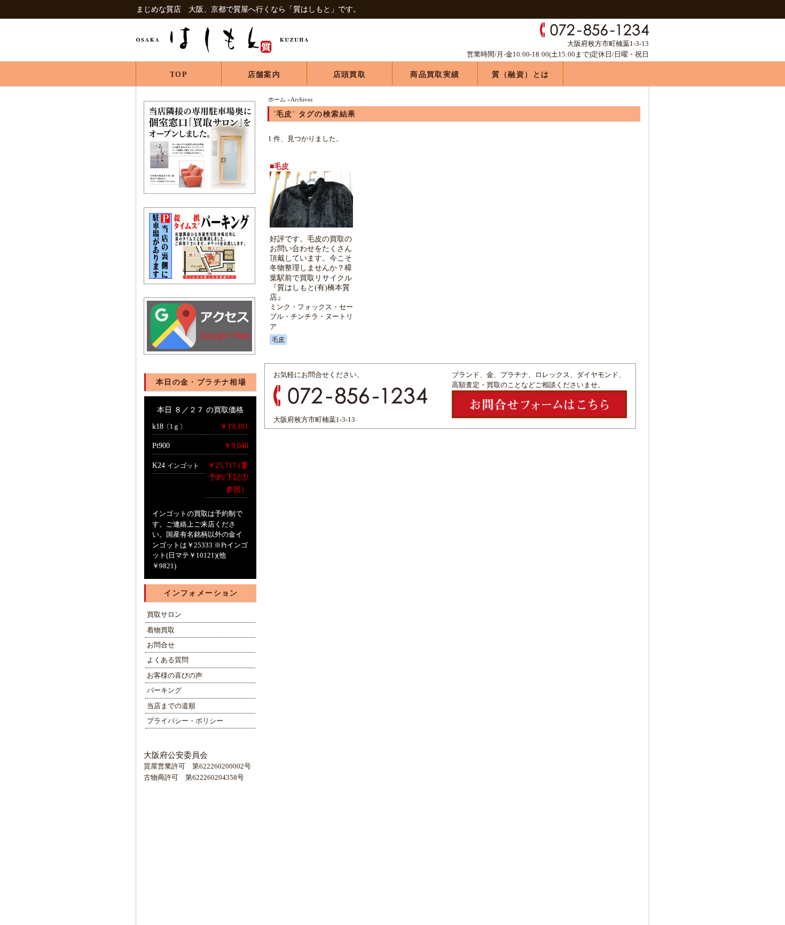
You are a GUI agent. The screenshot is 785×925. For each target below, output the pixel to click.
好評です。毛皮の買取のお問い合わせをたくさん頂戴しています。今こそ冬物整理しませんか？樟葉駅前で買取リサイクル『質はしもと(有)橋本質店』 (311, 268)
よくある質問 (168, 660)
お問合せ (161, 645)
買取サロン (164, 614)
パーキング (164, 690)
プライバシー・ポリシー (185, 721)
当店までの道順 (171, 706)
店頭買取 (349, 74)
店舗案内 (264, 74)
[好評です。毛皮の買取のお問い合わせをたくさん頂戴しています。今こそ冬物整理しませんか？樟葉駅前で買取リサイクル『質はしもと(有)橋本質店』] (311, 228)
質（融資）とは (521, 74)
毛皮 (278, 339)
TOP (178, 74)
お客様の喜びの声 (174, 675)
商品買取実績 (434, 74)
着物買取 (161, 630)
